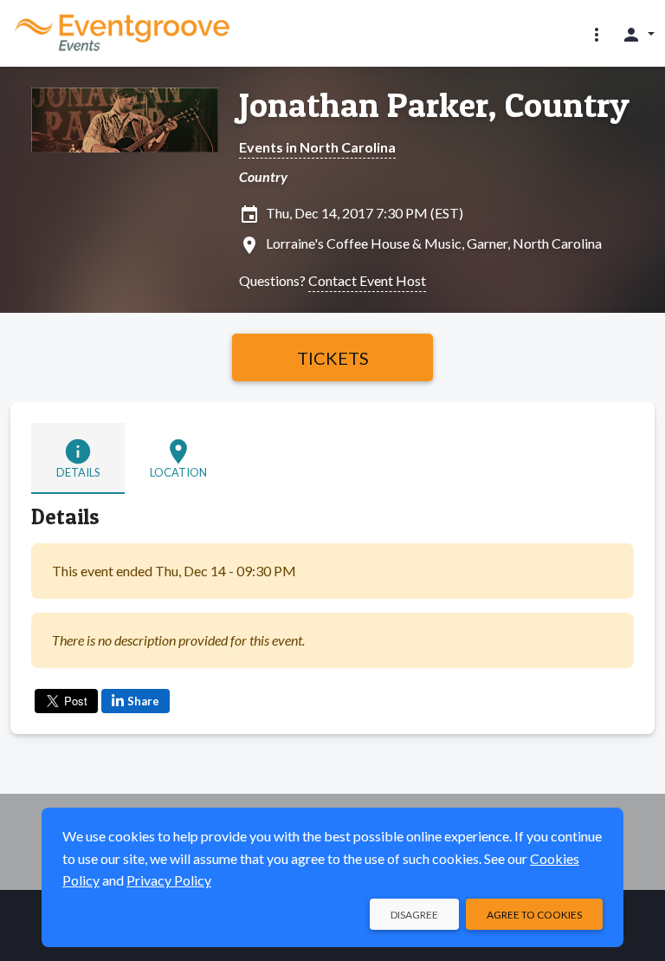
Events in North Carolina (317, 147)
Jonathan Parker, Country (434, 105)
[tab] (78, 458)
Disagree (414, 914)
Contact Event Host (367, 280)
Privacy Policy (168, 880)
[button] (596, 34)
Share (143, 701)
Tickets (333, 357)
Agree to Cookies (534, 914)
